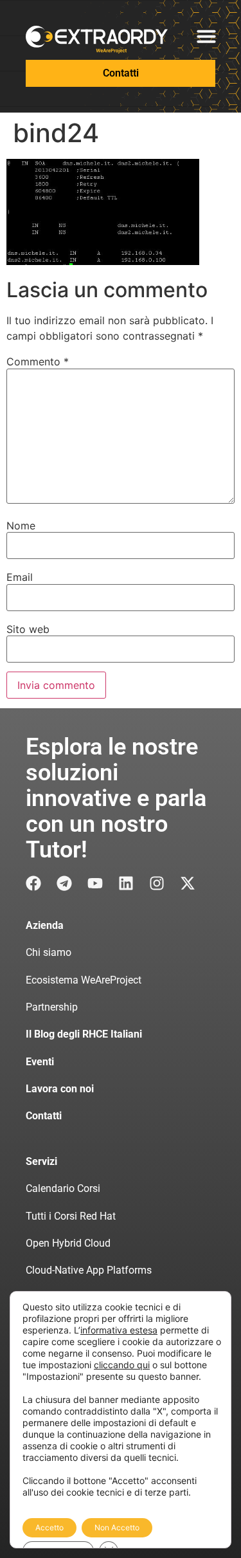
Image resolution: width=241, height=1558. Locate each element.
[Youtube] (95, 883)
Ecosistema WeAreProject (83, 980)
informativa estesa (118, 1329)
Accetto (49, 1527)
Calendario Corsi (63, 1188)
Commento (37, 361)
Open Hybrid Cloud (68, 1243)
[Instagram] (157, 883)
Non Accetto (116, 1527)
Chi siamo (48, 952)
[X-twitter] (187, 883)
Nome (20, 525)
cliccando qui (122, 1364)
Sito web (27, 629)
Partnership (52, 1007)
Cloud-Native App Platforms (89, 1270)
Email (19, 577)
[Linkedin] (126, 883)
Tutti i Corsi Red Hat (71, 1216)
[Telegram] (64, 883)
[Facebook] (33, 883)
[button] (206, 36)
